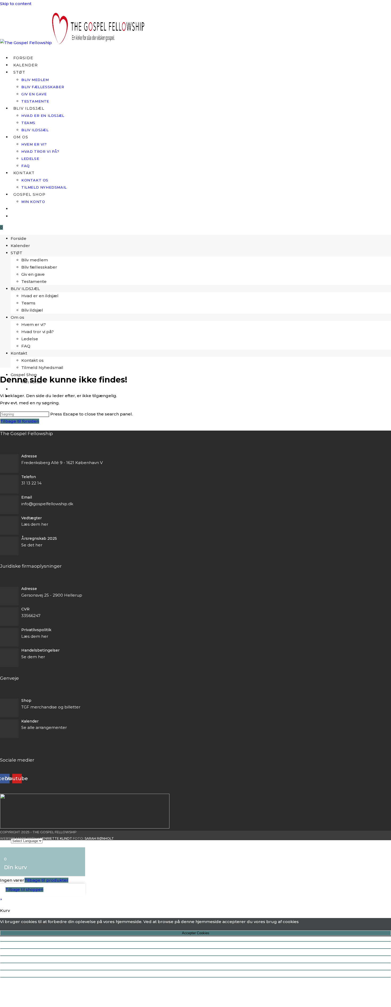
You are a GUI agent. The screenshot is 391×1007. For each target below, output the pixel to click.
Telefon (28, 476)
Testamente (34, 281)
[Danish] (13, 216)
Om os (17, 317)
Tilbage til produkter (46, 880)
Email (26, 497)
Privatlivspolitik (36, 629)
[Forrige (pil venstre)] (195, 970)
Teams (28, 302)
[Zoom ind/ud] (195, 941)
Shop (26, 700)
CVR (25, 609)
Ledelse (29, 338)
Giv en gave (33, 274)
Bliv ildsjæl (32, 310)
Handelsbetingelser (40, 650)
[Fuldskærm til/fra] (195, 948)
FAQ (25, 346)
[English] (13, 208)
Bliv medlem (34, 259)
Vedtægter (31, 518)
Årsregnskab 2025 (39, 538)
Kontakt (19, 353)
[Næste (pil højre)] (195, 977)
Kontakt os (32, 360)
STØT (16, 252)
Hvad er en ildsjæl (40, 295)
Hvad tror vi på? (37, 331)
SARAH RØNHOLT (99, 838)
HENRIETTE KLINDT (56, 838)
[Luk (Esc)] (195, 962)
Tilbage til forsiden (19, 421)
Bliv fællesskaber (39, 267)
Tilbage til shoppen (24, 889)
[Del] (195, 955)
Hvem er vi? (33, 324)
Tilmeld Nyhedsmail (42, 367)
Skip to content (15, 3)
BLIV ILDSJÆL (25, 288)
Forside (18, 238)
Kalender (20, 245)
